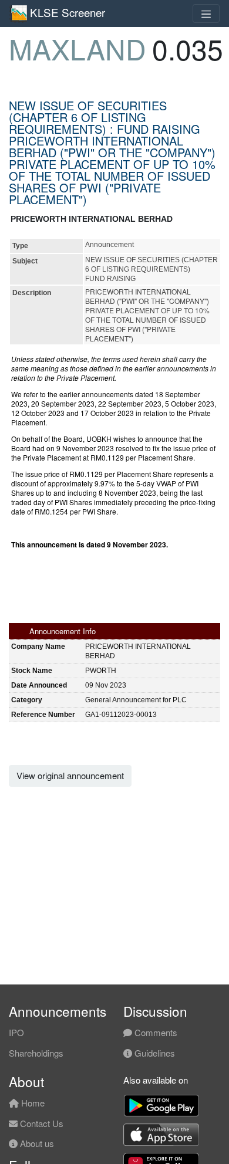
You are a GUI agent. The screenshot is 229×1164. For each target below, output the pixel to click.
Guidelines (153, 1053)
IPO (16, 1032)
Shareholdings (36, 1053)
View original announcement (70, 775)
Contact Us (40, 1123)
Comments (154, 1032)
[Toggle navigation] (206, 13)
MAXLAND (77, 48)
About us (36, 1143)
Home (32, 1103)
